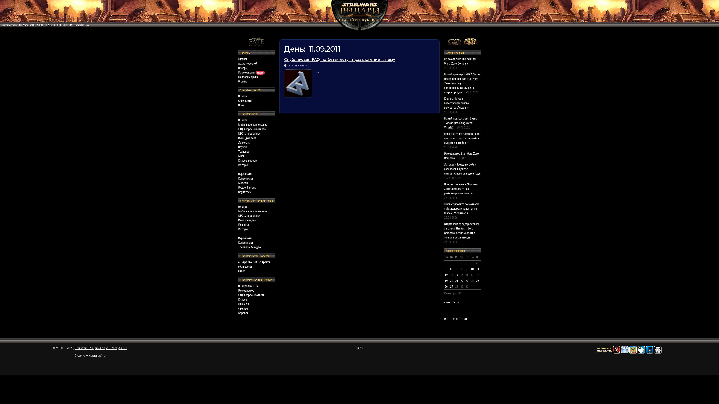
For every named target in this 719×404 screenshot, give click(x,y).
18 (477, 275)
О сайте (242, 81)
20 (451, 281)
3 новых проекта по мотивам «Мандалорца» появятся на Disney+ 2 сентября (461, 208)
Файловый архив (248, 77)
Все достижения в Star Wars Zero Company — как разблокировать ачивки (461, 189)
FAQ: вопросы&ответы (251, 295)
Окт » (456, 302)
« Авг (447, 302)
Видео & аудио (247, 187)
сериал (79, 25)
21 (456, 281)
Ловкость (244, 142)
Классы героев (247, 160)
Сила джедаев (247, 220)
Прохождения (250, 72)
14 (456, 275)
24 (472, 281)
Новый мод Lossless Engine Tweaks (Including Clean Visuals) (460, 123)
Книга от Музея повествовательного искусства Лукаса (456, 103)
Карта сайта (97, 355)
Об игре (243, 96)
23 (466, 281)
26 (446, 286)
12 (446, 275)
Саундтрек (244, 192)
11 (477, 269)
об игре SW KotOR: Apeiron (254, 262)
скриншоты (245, 266)
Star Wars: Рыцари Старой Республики (101, 348)
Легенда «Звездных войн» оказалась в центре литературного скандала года (462, 169)
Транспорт (244, 151)
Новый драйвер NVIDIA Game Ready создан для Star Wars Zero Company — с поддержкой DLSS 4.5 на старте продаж (462, 83)
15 (461, 275)
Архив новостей (247, 63)
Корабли (243, 313)
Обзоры (243, 68)
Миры (241, 156)
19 (446, 281)
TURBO (464, 319)
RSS (446, 319)
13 (451, 275)
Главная (242, 59)
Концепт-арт (245, 178)
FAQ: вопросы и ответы (252, 129)
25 (477, 281)
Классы (243, 299)
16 (466, 275)
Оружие (243, 147)
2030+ (40, 25)
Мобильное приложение (252, 124)
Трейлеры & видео (249, 247)
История (243, 165)
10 (472, 269)
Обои (241, 105)
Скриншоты (245, 100)
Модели (243, 183)
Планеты (243, 225)
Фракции (243, 308)
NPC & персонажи (249, 133)
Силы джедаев (247, 138)
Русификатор (246, 290)
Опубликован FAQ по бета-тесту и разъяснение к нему (339, 59)
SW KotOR (51, 25)
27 (451, 286)
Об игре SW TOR (248, 286)
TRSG (454, 319)
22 (461, 281)
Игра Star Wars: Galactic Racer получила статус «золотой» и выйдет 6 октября (462, 138)
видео (241, 271)
